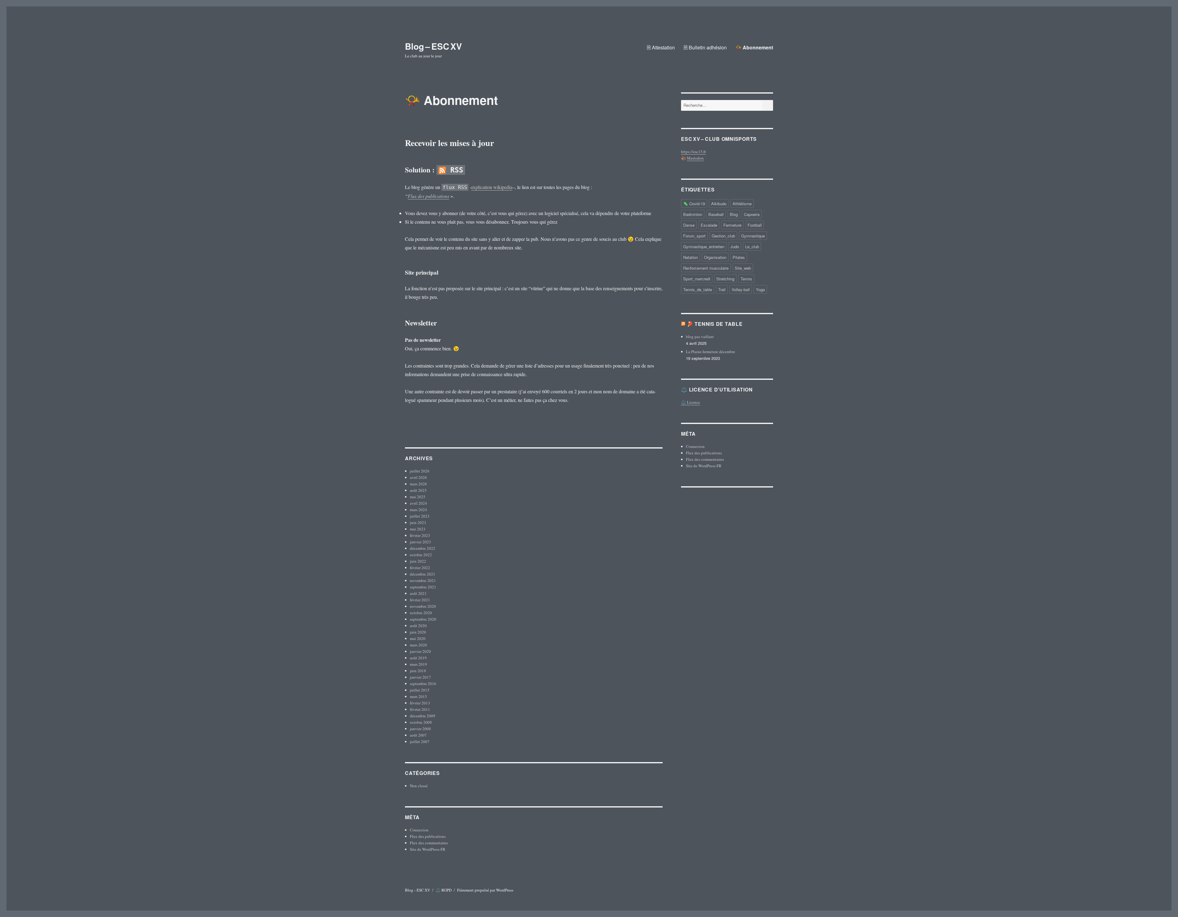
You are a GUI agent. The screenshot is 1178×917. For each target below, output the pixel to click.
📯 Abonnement (754, 47)
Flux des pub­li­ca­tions (428, 196)
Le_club (752, 246)
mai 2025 (417, 496)
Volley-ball (741, 289)
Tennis (746, 279)
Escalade (709, 225)
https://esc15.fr (693, 151)
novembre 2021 (423, 580)
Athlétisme (742, 203)
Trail (722, 289)
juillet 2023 (419, 516)
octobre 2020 (421, 612)
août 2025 (418, 490)
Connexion (419, 830)
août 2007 (418, 735)
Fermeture (732, 225)
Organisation (715, 257)
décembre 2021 (422, 574)
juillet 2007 (419, 741)
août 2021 (418, 593)
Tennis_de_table (697, 289)
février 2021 (420, 600)
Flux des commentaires (429, 843)
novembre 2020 (423, 606)
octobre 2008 (421, 722)
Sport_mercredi (696, 279)
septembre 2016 (423, 683)
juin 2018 (418, 670)
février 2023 (420, 535)
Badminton (692, 214)
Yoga (760, 289)
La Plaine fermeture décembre (710, 351)
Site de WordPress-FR (427, 849)
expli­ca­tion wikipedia (491, 187)
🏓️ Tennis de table (715, 323)
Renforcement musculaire (706, 268)
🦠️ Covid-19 (694, 203)
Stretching (725, 279)
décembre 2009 (422, 716)
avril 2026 (418, 477)
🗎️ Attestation (661, 47)
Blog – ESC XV (433, 46)
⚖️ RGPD (444, 890)
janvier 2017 (420, 677)
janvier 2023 (420, 542)
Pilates (739, 257)
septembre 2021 (423, 587)
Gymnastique (753, 236)
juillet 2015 (419, 690)
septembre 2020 (423, 619)
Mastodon (695, 158)
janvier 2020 (420, 651)
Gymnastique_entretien (703, 246)
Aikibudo (718, 203)
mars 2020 (418, 645)
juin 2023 (418, 522)
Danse (689, 225)
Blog (734, 214)
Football (755, 225)
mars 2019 (418, 664)
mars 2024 (418, 509)
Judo (734, 246)
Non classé (419, 785)
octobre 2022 (421, 554)
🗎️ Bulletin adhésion (705, 47)
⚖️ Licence (690, 402)
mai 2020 (417, 638)
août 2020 (418, 625)
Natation (690, 257)
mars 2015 (418, 696)
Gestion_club (723, 236)
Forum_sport (694, 236)
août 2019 (418, 658)
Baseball (716, 214)
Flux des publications (428, 836)
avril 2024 (418, 503)
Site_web (743, 268)
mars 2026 (418, 484)
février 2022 (420, 567)
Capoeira (752, 214)
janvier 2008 (420, 728)
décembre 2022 (422, 548)
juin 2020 (418, 632)
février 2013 (420, 703)
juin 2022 (418, 561)
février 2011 (420, 709)
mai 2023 (417, 529)
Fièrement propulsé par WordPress (485, 890)
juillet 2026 (419, 471)
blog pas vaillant (700, 336)
